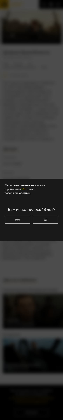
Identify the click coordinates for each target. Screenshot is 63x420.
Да (45, 219)
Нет (17, 219)
